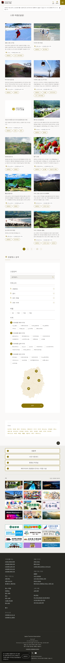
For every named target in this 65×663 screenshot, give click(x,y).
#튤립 (23, 433)
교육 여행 (36, 591)
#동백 (40, 431)
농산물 (44, 169)
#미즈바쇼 (23, 429)
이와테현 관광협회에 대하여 (32, 649)
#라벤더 (36, 431)
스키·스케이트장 (18, 55)
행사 (6, 608)
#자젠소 (27, 431)
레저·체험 (16, 298)
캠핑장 (15, 92)
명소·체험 (8, 588)
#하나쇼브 (10, 433)
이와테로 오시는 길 (10, 615)
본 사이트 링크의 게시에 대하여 (42, 598)
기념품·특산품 (9, 601)
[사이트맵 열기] (62, 2)
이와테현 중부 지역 (10, 564)
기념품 (44, 92)
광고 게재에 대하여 (55, 478)
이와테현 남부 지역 (10, 566)
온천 (15, 130)
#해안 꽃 (10, 431)
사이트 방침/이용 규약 (39, 600)
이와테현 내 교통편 (10, 617)
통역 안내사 (37, 564)
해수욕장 (45, 49)
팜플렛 (35, 574)
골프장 (53, 243)
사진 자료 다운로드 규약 (40, 578)
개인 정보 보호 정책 (39, 603)
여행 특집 (7, 578)
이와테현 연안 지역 (10, 569)
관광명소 (9, 55)
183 (37, 249)
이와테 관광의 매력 (10, 561)
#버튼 (15, 433)
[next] (41, 249)
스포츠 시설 (46, 206)
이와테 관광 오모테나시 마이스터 (42, 566)
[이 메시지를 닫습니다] (60, 8)
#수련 (39, 429)
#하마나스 (38, 433)
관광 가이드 (37, 561)
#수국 (35, 429)
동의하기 (26, 656)
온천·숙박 (16, 303)
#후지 (31, 431)
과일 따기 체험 (53, 169)
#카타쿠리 (15, 431)
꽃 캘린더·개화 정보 (10, 583)
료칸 (21, 130)
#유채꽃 (21, 431)
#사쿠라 (10, 429)
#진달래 (50, 429)
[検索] (52, 277)
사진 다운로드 (37, 576)
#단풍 (14, 429)
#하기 (32, 433)
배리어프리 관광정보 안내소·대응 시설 (43, 583)
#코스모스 (44, 429)
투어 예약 (7, 603)
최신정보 (36, 595)
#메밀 (19, 433)
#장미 (18, 429)
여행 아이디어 (8, 581)
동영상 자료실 (37, 581)
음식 (14, 293)
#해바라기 (29, 429)
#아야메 (49, 431)
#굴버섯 (28, 433)
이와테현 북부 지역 (10, 571)
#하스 (54, 429)
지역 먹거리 (52, 92)
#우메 (44, 431)
